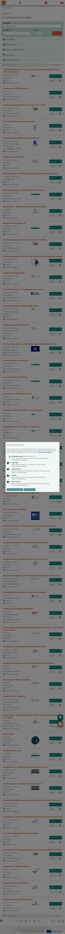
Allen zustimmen (30, 490)
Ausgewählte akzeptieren (14, 490)
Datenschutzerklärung (45, 452)
